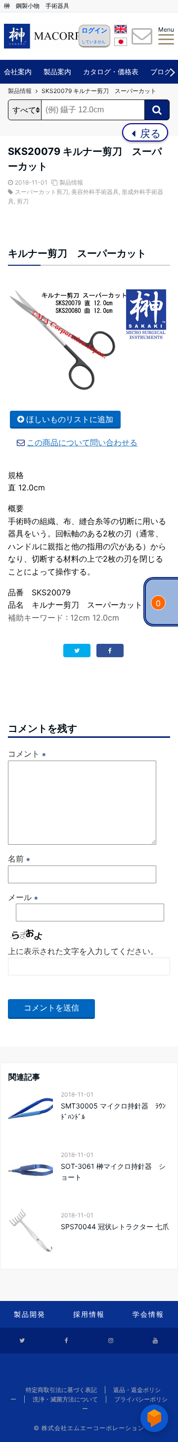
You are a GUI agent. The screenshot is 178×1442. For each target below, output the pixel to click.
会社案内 (18, 71)
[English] (120, 31)
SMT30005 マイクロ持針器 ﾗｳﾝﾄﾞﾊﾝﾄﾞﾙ (113, 1111)
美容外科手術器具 (95, 191)
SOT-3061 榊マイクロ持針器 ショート (113, 1171)
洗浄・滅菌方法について (65, 1399)
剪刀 (23, 201)
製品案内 (57, 71)
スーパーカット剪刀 (41, 191)
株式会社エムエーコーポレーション (93, 1428)
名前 (19, 859)
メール (23, 897)
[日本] (120, 43)
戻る (149, 133)
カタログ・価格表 (110, 71)
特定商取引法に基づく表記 (61, 1390)
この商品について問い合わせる (82, 442)
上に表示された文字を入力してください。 (83, 951)
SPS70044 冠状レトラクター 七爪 (115, 1226)
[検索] (157, 109)
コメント (27, 754)
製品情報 (71, 182)
